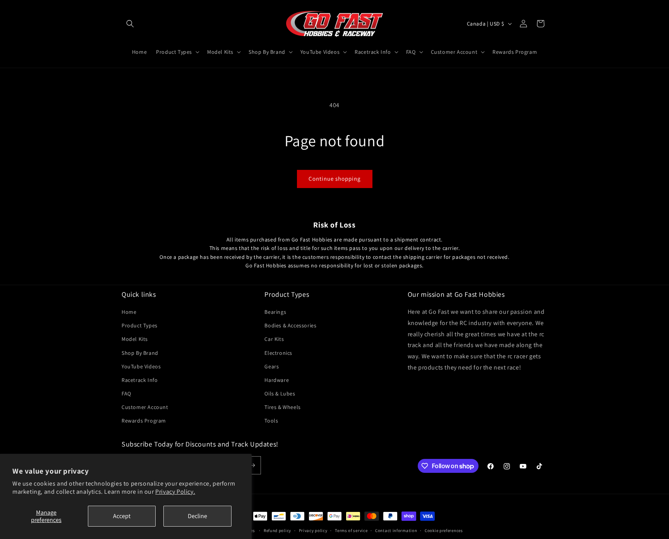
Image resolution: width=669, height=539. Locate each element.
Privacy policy (313, 530)
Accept (121, 516)
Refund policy (277, 530)
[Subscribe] (252, 465)
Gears (271, 366)
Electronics (278, 352)
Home (129, 311)
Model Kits (135, 338)
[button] (130, 23)
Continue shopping (335, 178)
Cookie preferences (444, 530)
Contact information (396, 530)
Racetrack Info (140, 379)
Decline (197, 516)
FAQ (126, 393)
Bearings (275, 311)
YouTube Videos (141, 366)
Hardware (276, 379)
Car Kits (274, 338)
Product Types (140, 325)
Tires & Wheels (282, 407)
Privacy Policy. (175, 492)
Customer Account (145, 407)
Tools (271, 420)
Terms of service (351, 530)
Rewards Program (144, 420)
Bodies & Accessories (290, 325)
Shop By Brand (140, 352)
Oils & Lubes (279, 393)
